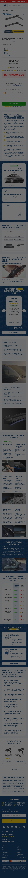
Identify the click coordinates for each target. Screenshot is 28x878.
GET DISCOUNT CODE (14, 448)
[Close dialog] (26, 425)
